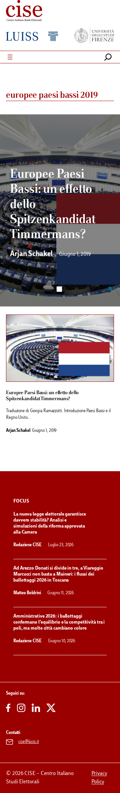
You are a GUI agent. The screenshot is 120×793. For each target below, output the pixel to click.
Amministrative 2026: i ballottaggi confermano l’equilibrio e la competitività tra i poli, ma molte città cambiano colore (59, 622)
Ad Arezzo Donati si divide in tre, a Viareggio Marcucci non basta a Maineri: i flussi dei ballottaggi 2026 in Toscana (58, 574)
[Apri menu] (10, 57)
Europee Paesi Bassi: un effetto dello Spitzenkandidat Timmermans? (42, 396)
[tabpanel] (60, 210)
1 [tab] (59, 289)
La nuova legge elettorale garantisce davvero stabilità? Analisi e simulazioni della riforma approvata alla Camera (49, 523)
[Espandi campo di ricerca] (108, 57)
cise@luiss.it (28, 742)
